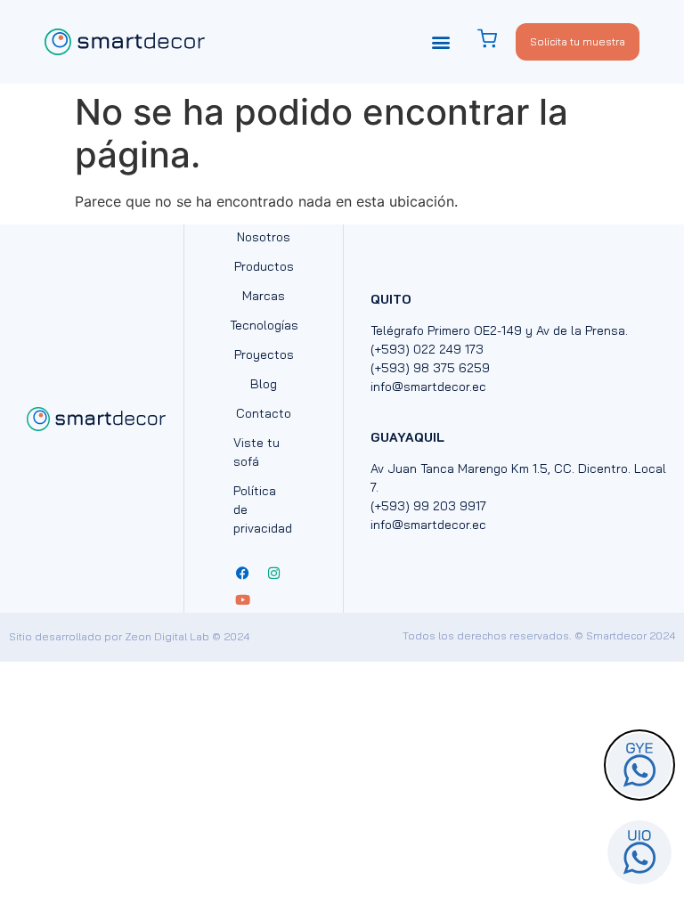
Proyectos (264, 354)
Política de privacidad (262, 509)
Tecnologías (263, 325)
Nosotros (263, 237)
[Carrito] (496, 39)
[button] (441, 41)
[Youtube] (242, 599)
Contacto (263, 413)
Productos (264, 266)
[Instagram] (273, 572)
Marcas (263, 296)
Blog (263, 384)
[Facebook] (242, 572)
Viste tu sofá (256, 452)
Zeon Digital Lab (167, 636)
